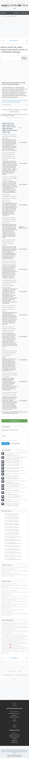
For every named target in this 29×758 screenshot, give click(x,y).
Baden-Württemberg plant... (10, 542)
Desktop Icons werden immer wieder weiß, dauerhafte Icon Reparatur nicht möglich (14, 575)
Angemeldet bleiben (15, 443)
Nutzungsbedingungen (8, 675)
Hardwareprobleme (14, 737)
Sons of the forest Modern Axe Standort (13, 464)
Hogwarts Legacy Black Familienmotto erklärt (14, 470)
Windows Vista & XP (14, 717)
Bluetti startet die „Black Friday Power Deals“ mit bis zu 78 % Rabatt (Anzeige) (14, 101)
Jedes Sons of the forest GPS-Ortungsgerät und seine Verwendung (15, 481)
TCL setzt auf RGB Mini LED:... (10, 551)
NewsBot (6, 515)
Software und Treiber (14, 735)
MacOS (14, 720)
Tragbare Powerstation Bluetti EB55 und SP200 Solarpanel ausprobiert (9, 394)
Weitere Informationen (16, 755)
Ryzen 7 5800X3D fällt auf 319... (11, 516)
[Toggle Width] (14, 663)
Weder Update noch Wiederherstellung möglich (12, 609)
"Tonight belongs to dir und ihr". (8, 569)
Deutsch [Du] (21, 667)
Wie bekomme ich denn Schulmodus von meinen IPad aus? (14, 588)
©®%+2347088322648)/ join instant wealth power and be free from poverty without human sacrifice (14, 640)
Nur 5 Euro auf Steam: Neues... (11, 558)
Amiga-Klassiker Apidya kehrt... (11, 513)
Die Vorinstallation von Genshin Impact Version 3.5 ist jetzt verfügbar (15, 453)
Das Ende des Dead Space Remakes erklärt (14, 484)
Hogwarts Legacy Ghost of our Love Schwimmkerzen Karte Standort (12, 504)
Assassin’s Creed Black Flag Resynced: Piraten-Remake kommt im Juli (9, 262)
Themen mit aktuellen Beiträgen (9, 16)
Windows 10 (12, 713)
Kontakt (10, 671)
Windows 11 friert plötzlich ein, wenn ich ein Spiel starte (14, 567)
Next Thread (19, 117)
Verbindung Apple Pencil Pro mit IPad (9, 584)
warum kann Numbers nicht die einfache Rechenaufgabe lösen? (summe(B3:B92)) (14, 614)
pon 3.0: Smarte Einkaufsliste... (11, 520)
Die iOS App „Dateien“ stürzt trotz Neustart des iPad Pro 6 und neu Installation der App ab (14, 599)
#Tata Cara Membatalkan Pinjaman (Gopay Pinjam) (13, 634)
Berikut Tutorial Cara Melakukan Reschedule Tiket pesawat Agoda (14, 652)
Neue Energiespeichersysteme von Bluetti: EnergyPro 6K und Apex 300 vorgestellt (9, 352)
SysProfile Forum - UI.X (9, 667)
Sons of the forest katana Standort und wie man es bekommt (15, 488)
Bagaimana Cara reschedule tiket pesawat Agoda (12, 646)
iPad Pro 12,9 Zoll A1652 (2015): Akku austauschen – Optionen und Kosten (14, 602)
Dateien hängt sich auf (6, 594)
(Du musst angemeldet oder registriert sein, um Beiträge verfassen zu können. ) (14, 110)
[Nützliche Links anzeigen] (26, 40)
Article (5, 455)
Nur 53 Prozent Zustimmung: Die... (12, 536)
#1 (27, 104)
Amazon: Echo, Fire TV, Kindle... (11, 545)
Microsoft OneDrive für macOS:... (11, 523)
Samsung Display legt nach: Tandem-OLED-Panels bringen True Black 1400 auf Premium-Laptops (9, 156)
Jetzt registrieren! (14, 421)
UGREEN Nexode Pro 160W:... (11, 526)
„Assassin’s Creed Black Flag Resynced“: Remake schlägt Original (9, 178)
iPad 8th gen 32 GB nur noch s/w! (8, 611)
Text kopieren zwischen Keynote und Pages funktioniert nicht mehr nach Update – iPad (14, 604)
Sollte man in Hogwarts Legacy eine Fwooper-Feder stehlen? (14, 492)
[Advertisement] (14, 28)
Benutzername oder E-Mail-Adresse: (9, 430)
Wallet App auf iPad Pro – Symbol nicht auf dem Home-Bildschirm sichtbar (14, 607)
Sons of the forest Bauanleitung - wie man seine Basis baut (15, 474)
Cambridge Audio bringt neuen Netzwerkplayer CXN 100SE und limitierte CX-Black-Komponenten (9, 283)
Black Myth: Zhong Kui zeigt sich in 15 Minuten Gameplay (9, 136)
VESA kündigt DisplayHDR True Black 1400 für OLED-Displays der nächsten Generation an (9, 198)
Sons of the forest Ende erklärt (11, 477)
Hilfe (14, 671)
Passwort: (3, 436)
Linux (14, 719)
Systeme (14, 738)
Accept (9, 755)
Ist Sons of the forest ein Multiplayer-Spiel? (14, 496)
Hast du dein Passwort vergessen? (9, 440)
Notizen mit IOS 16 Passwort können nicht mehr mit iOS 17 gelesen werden (14, 592)
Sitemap (19, 671)
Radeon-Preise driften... (9, 555)
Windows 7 (14, 715)
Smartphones (14, 742)
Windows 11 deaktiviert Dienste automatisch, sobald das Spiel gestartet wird (14, 571)
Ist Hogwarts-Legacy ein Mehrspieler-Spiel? (14, 467)
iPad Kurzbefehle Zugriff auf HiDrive (9, 590)
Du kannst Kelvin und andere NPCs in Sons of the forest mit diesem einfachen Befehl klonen (15, 457)
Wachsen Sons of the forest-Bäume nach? (13, 461)
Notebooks (14, 740)
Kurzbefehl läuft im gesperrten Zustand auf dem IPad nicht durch (14, 597)
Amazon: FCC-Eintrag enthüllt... (11, 529)
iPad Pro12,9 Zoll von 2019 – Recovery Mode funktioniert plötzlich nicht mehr (14, 586)
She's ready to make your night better (10, 573)
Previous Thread (11, 117)
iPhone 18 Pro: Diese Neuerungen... (12, 532)
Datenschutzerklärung (21, 675)
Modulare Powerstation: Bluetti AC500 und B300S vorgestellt (9, 374)
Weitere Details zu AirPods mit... (11, 539)
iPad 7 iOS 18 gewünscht (6, 612)
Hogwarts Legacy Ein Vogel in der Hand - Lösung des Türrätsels (15, 500)
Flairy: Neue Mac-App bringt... (11, 548)
